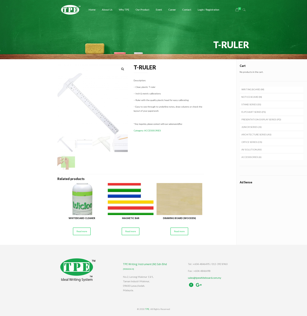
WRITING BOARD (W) (252, 89)
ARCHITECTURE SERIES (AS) (256, 134)
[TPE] (71, 9)
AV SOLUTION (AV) (251, 149)
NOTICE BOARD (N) (251, 97)
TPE (147, 309)
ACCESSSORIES (152, 130)
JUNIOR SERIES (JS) (251, 127)
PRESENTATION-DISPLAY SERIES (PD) (261, 119)
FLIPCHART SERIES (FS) (253, 112)
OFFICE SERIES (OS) (251, 142)
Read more (81, 231)
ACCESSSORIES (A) (251, 157)
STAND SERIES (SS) (251, 104)
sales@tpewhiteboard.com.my (204, 277)
